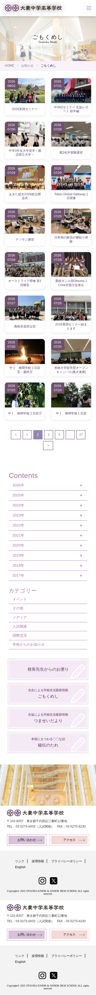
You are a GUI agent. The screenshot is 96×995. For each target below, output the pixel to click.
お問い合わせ (26, 840)
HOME (9, 65)
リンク (19, 861)
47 (81, 435)
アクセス (69, 840)
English (20, 867)
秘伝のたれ (48, 742)
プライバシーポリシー (66, 861)
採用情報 (38, 861)
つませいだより (48, 718)
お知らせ (27, 65)
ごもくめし (48, 693)
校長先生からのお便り (48, 669)
